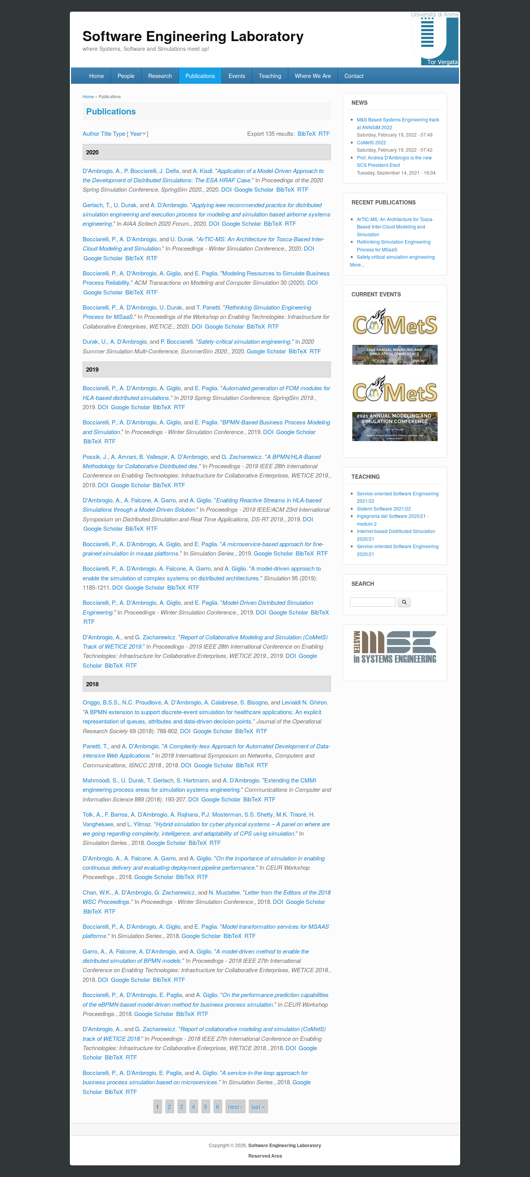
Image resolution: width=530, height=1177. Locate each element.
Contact (354, 76)
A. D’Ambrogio (169, 205)
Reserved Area (265, 1155)
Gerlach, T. (97, 205)
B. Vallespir (153, 456)
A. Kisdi (202, 170)
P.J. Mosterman (221, 814)
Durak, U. (95, 341)
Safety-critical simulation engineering (244, 341)
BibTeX (307, 133)
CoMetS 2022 (371, 142)
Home (96, 76)
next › (235, 1107)
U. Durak (125, 205)
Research (160, 76)
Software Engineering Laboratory (284, 1145)
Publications (200, 76)
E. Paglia (206, 273)
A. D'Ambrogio (138, 239)
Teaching (270, 76)
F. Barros (116, 814)
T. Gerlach (160, 780)
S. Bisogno (254, 702)
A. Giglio (170, 273)
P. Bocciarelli (140, 170)
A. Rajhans (184, 814)
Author (91, 133)
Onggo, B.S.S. (101, 702)
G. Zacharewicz (242, 456)
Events (237, 76)
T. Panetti (208, 307)
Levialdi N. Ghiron (304, 702)
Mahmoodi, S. (100, 780)
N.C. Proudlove (141, 702)
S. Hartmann (193, 780)
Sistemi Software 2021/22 (384, 508)
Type (119, 133)
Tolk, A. (92, 814)
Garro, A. (94, 951)
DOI (226, 189)
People (126, 76)
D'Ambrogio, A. (102, 170)
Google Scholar (254, 189)
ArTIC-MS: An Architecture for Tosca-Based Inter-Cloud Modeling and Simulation (395, 226)
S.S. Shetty (258, 814)
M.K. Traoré (291, 814)
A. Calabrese (220, 702)
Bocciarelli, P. (99, 239)
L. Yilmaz (139, 824)
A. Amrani (123, 456)
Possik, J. (95, 456)
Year (136, 133)
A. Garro (165, 500)
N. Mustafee (224, 892)
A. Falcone (137, 500)
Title (106, 133)
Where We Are (313, 76)
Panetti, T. (95, 746)
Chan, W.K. (97, 892)
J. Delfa (169, 170)
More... (357, 264)
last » (258, 1107)
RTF (324, 133)
